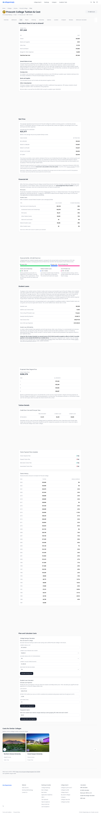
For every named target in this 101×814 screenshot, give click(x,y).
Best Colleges (44, 790)
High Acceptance (45, 802)
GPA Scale (82, 798)
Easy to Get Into (45, 804)
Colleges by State (65, 802)
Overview (6, 20)
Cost (21, 20)
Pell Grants (47, 192)
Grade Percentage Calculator (87, 795)
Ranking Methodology (27, 790)
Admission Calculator (81, 20)
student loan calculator (46, 339)
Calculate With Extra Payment (28, 719)
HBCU (42, 797)
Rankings (46, 2)
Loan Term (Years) (24, 699)
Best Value (44, 792)
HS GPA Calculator (84, 790)
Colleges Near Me (65, 799)
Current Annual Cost (25, 645)
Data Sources (25, 787)
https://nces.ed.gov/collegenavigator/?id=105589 (28, 771)
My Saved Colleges (65, 794)
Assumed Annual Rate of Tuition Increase (30, 656)
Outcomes (41, 20)
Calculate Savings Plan (26, 673)
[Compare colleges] (94, 2)
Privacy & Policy (16, 812)
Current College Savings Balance (28, 661)
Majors (26, 20)
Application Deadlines (46, 794)
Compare (54, 2)
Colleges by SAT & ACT (66, 787)
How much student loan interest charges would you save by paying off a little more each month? (44, 712)
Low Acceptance (45, 806)
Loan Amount (23, 688)
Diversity (34, 20)
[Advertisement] (10, 44)
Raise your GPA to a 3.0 (86, 793)
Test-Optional (44, 799)
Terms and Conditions (7, 812)
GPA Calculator (84, 787)
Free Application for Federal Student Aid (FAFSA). (32, 194)
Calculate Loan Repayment (27, 706)
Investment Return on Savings (27, 667)
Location (56, 20)
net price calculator (71, 166)
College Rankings (45, 787)
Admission (14, 20)
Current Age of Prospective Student (29, 650)
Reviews (71, 20)
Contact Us (24, 792)
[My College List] (97, 2)
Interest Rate (47, 694)
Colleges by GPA (65, 790)
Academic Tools (63, 2)
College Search (64, 792)
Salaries (49, 20)
